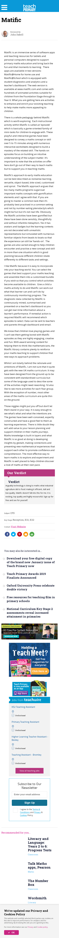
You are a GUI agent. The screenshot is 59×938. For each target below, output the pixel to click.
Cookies (23, 815)
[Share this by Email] (26, 534)
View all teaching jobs (29, 770)
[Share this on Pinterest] (19, 534)
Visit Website (18, 526)
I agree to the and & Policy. (31, 812)
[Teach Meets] (29, 675)
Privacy (30, 927)
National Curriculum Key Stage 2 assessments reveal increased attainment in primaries (30, 612)
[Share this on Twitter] (13, 534)
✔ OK (11, 932)
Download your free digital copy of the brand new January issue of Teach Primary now (31, 562)
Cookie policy (42, 927)
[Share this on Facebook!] (7, 534)
